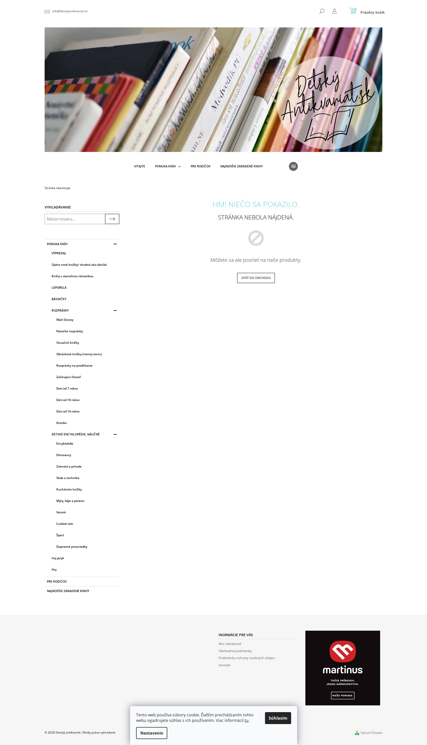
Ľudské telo (64, 524)
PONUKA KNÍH (57, 244)
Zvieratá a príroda (69, 466)
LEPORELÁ (59, 287)
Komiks (61, 423)
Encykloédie (64, 443)
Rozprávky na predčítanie (74, 365)
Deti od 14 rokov (68, 411)
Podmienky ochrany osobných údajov (247, 658)
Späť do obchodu (256, 278)
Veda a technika (67, 478)
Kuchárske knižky (69, 489)
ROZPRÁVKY (60, 310)
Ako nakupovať (230, 643)
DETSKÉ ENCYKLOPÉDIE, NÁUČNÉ (76, 434)
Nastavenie (151, 733)
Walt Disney (64, 320)
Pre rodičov (57, 581)
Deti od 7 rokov (67, 388)
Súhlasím (278, 718)
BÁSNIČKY (59, 299)
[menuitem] (139, 166)
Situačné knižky (67, 342)
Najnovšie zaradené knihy (68, 591)
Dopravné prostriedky (71, 546)
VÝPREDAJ (59, 253)
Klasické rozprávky (69, 331)
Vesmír (61, 512)
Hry (54, 569)
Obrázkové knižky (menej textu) (79, 354)
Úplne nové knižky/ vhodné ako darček (79, 265)
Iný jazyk (58, 558)
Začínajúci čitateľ (68, 377)
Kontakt (225, 665)
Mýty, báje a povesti (70, 501)
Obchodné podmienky (235, 651)
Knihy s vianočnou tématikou (72, 276)
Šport (60, 535)
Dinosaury (63, 455)
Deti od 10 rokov (68, 400)
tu (247, 720)
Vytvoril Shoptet (371, 733)
